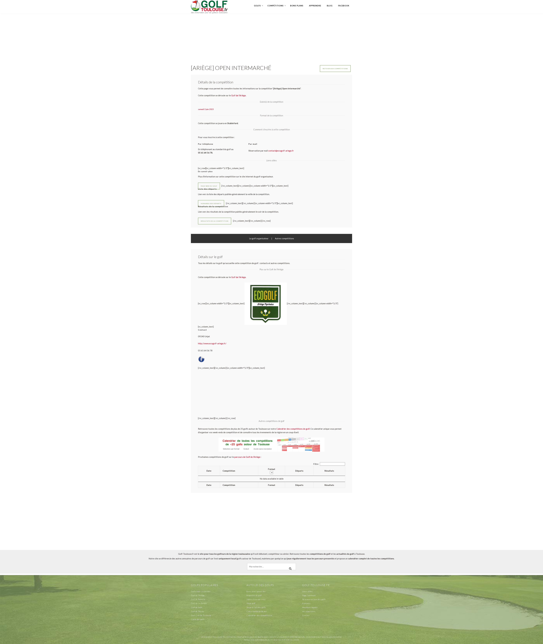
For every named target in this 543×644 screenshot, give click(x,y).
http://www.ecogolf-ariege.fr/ (212, 343)
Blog (329, 6)
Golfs (257, 6)
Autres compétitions (284, 238)
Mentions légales (310, 607)
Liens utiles (307, 591)
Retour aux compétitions (335, 68)
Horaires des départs (211, 203)
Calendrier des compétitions (259, 615)
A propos (306, 603)
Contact (306, 615)
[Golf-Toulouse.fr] (209, 6)
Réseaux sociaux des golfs (314, 599)
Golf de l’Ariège (238, 277)
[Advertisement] (271, 36)
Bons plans (296, 6)
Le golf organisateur (259, 238)
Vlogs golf (250, 603)
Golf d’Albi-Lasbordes (201, 591)
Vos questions (308, 611)
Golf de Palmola (198, 599)
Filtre (316, 464)
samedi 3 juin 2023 (206, 109)
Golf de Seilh (196, 607)
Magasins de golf (253, 595)
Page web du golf (209, 186)
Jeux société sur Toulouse (286, 640)
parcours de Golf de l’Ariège (247, 457)
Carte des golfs (198, 619)
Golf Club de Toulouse (201, 615)
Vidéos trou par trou (255, 599)
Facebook (343, 6)
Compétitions (275, 6)
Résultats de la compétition (214, 221)
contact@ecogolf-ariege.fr (281, 150)
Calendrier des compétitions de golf (293, 428)
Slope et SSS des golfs (256, 607)
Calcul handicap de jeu (256, 611)
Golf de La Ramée (199, 603)
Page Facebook (309, 595)
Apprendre (315, 6)
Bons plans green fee (256, 591)
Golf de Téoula (197, 611)
